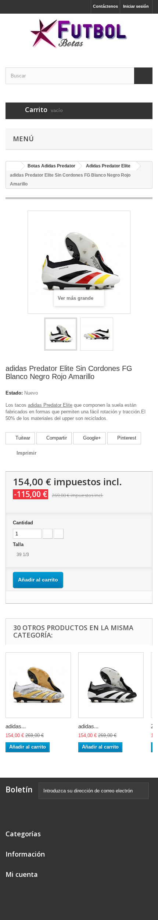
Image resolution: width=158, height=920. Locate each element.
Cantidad (23, 522)
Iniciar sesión (136, 6)
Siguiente (119, 335)
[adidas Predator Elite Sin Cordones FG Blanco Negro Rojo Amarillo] (60, 334)
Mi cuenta (22, 874)
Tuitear (22, 438)
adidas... (16, 726)
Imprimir (26, 453)
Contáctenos (105, 6)
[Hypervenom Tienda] (79, 34)
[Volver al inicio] (13, 166)
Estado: (14, 393)
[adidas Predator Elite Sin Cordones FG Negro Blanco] (111, 685)
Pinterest (126, 438)
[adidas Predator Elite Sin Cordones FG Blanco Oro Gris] (38, 685)
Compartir (56, 438)
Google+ (91, 438)
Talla (19, 544)
